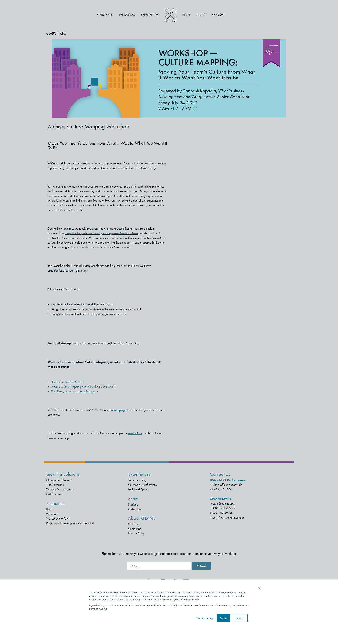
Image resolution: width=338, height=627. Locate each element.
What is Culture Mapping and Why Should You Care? (83, 387)
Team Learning (137, 480)
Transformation (55, 485)
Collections (134, 509)
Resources (127, 15)
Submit (202, 566)
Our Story (134, 524)
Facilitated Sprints (138, 489)
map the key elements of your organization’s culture (101, 233)
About (201, 15)
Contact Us (134, 529)
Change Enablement (58, 480)
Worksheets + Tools (58, 518)
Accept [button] (223, 618)
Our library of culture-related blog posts (74, 391)
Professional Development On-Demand (70, 523)
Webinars (52, 514)
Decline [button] (240, 618)
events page (118, 410)
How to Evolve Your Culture (67, 382)
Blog (48, 509)
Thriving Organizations (60, 489)
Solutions (105, 15)
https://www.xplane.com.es (227, 517)
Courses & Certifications (142, 485)
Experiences (149, 15)
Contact (219, 15)
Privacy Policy (136, 533)
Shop (186, 15)
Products (133, 504)
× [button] (259, 587)
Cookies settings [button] (205, 618)
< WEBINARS (56, 33)
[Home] (170, 15)
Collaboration (54, 494)
